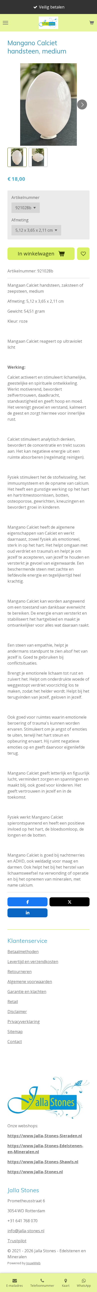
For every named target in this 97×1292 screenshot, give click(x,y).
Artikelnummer (25, 197)
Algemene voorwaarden (29, 981)
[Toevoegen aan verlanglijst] (83, 253)
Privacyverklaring (23, 1021)
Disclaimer (17, 1011)
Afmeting (20, 220)
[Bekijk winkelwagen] (91, 22)
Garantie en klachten (26, 991)
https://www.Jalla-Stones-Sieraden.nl (44, 1136)
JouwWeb (33, 1263)
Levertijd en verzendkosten (32, 961)
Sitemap (15, 1031)
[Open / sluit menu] (5, 22)
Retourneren (19, 971)
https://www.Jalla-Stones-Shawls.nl (42, 1162)
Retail (12, 1001)
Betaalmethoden (23, 951)
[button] (17, 157)
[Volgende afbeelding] (82, 104)
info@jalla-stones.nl (25, 1231)
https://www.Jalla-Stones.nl (35, 1172)
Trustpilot (16, 1241)
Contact (14, 1041)
